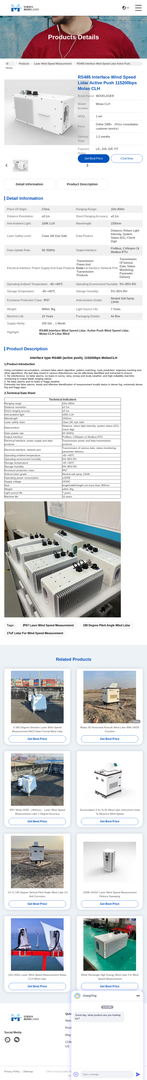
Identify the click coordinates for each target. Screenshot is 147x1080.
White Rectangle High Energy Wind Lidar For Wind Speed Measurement (109, 976)
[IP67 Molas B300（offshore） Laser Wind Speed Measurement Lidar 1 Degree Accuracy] (37, 779)
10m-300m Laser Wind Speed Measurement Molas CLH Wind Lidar (37, 976)
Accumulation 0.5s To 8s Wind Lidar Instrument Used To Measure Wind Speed (110, 811)
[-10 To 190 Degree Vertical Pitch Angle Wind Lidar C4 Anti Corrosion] (37, 862)
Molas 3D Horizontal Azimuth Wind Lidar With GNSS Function (109, 729)
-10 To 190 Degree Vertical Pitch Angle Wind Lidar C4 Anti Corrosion (37, 894)
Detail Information (29, 184)
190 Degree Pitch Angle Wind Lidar (106, 625)
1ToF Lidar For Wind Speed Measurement (35, 633)
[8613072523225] (7, 1040)
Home (9, 63)
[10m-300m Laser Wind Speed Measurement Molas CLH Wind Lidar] (37, 944)
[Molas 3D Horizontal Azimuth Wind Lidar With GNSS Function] (110, 697)
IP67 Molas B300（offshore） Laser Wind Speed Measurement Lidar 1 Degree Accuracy (37, 811)
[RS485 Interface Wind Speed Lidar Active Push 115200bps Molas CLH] (47, 112)
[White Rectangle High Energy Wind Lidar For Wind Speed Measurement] (110, 944)
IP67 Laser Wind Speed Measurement (48, 625)
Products (24, 63)
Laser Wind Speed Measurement (53, 63)
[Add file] (76, 1074)
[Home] (24, 1021)
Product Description (82, 184)
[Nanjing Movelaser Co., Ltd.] (24, 7)
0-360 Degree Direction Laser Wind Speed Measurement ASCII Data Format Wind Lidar (37, 729)
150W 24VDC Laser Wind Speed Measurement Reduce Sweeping (110, 894)
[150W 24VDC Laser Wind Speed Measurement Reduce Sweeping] (110, 862)
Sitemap (28, 1071)
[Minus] (138, 996)
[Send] (138, 1074)
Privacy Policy (12, 1071)
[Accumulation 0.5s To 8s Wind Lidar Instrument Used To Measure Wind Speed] (110, 779)
